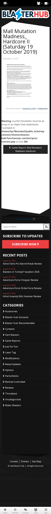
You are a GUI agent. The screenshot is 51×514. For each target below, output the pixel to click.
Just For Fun (11, 346)
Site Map (36, 461)
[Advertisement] (25, 188)
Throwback (11, 393)
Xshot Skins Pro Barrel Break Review (22, 262)
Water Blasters (13, 405)
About (38, 3)
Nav (45, 513)
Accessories (11, 311)
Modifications (12, 358)
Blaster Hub (25, 14)
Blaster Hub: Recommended (19, 323)
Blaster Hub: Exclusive (16, 317)
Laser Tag (10, 352)
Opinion (9, 370)
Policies (25, 461)
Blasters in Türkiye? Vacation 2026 (21, 270)
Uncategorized (13, 399)
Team (36, 513)
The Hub (5, 3)
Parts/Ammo (11, 376)
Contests (10, 329)
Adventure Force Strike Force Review (22, 287)
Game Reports (12, 340)
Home (5, 513)
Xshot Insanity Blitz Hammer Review (22, 295)
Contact (46, 3)
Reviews (15, 513)
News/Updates (13, 364)
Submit (46, 227)
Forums (25, 513)
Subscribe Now (24, 244)
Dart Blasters (12, 334)
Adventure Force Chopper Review (20, 279)
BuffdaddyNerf (43, 108)
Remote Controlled (15, 381)
